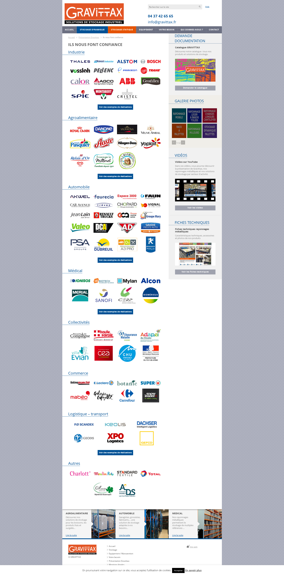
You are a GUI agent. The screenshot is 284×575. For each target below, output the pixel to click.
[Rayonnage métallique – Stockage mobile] (179, 115)
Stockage (113, 550)
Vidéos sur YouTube (186, 161)
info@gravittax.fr (162, 22)
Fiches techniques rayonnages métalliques (192, 230)
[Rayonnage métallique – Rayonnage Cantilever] (209, 115)
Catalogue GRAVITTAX (187, 47)
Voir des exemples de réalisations (115, 107)
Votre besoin (167, 29)
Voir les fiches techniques (195, 272)
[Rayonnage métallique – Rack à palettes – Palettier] (179, 131)
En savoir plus (193, 570)
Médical (75, 270)
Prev (174, 142)
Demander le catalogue (195, 88)
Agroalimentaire (82, 117)
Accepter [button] (178, 570)
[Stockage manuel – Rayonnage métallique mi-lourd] (194, 131)
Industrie (76, 52)
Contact (214, 29)
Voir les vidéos (195, 207)
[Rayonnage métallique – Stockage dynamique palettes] (209, 131)
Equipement (146, 29)
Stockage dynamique (92, 29)
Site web (193, 547)
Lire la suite (71, 535)
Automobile (79, 187)
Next (183, 142)
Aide (207, 6)
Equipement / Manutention (121, 553)
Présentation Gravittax (89, 37)
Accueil (69, 29)
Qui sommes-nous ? (192, 29)
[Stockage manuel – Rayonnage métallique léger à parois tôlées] (194, 115)
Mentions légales (116, 564)
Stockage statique (122, 29)
